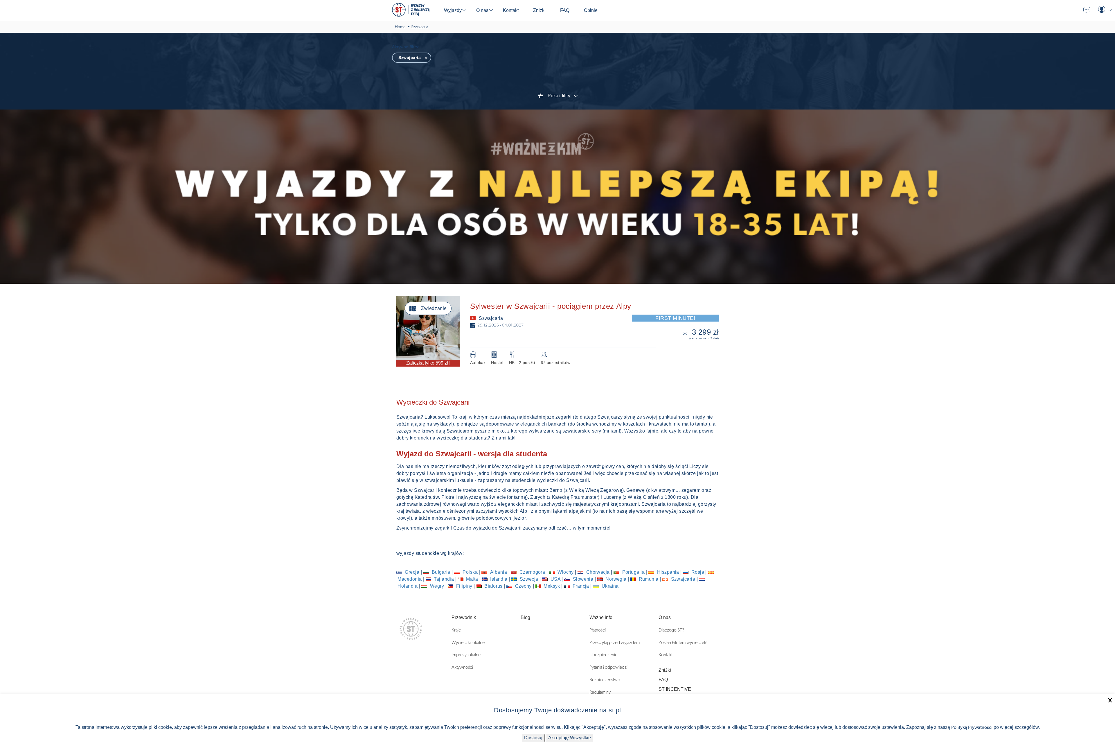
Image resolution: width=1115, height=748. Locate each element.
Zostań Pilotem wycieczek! (683, 642)
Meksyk (552, 586)
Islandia (499, 579)
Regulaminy (600, 692)
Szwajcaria (683, 579)
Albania (498, 572)
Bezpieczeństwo (604, 679)
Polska (470, 572)
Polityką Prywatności (971, 727)
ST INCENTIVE (675, 689)
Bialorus (493, 586)
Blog (525, 617)
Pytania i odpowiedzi (608, 667)
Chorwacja (598, 572)
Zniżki (665, 670)
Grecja (412, 572)
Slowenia (583, 579)
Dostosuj (533, 737)
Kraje (456, 630)
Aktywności (462, 667)
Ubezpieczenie (603, 654)
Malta (472, 579)
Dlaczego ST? (671, 630)
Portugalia (633, 572)
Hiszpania (668, 572)
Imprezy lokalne (466, 654)
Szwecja (528, 579)
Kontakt (665, 654)
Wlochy (565, 572)
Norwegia (616, 579)
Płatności (597, 630)
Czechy (523, 586)
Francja (580, 586)
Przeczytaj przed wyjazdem (614, 642)
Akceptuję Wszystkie (569, 737)
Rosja (697, 572)
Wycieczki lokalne (468, 642)
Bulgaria (441, 572)
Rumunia (648, 579)
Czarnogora (532, 572)
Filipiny (464, 586)
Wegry (437, 586)
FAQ (663, 679)
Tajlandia (444, 579)
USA (555, 579)
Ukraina (609, 586)
